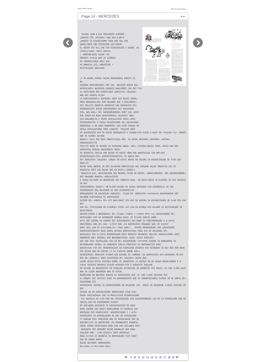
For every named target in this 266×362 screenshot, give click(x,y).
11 (139, 357)
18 (169, 357)
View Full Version (180, 9)
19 (173, 357)
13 (147, 357)
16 (160, 357)
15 (156, 357)
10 (134, 357)
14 (152, 357)
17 (164, 357)
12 (143, 357)
